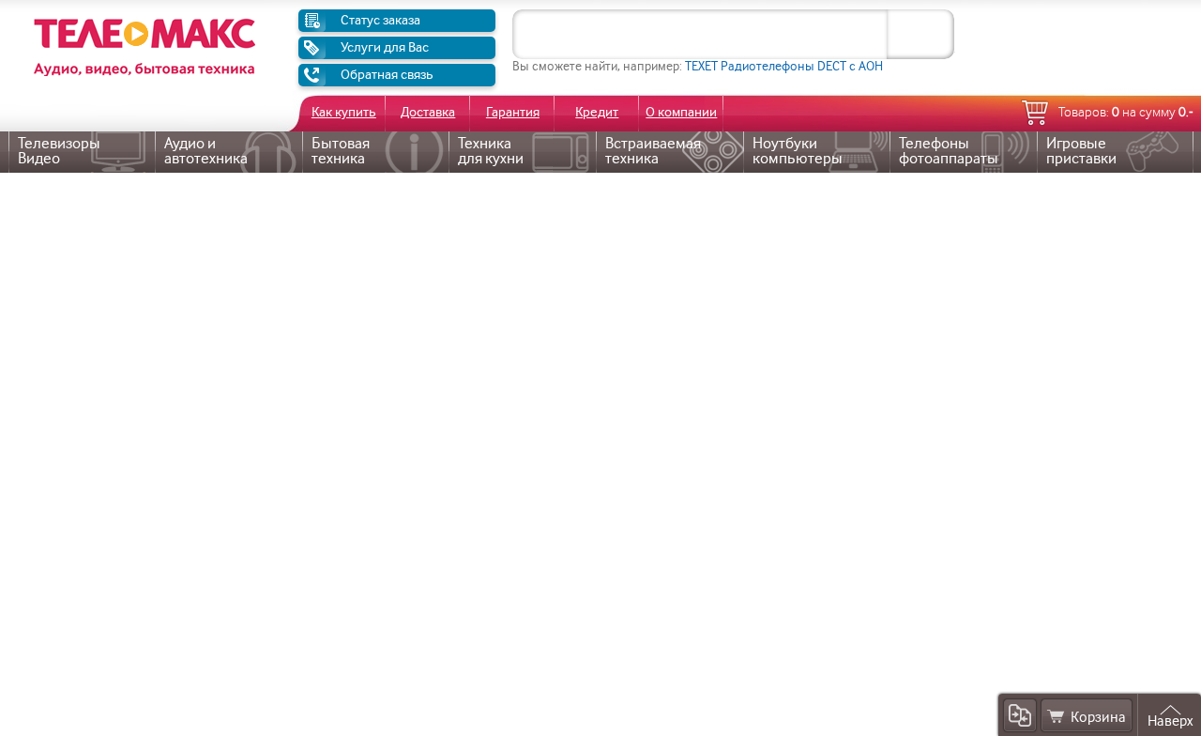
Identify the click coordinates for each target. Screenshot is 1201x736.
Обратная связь (387, 75)
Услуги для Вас (385, 47)
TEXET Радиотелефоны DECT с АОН (784, 66)
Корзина (1098, 718)
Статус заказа (380, 20)
